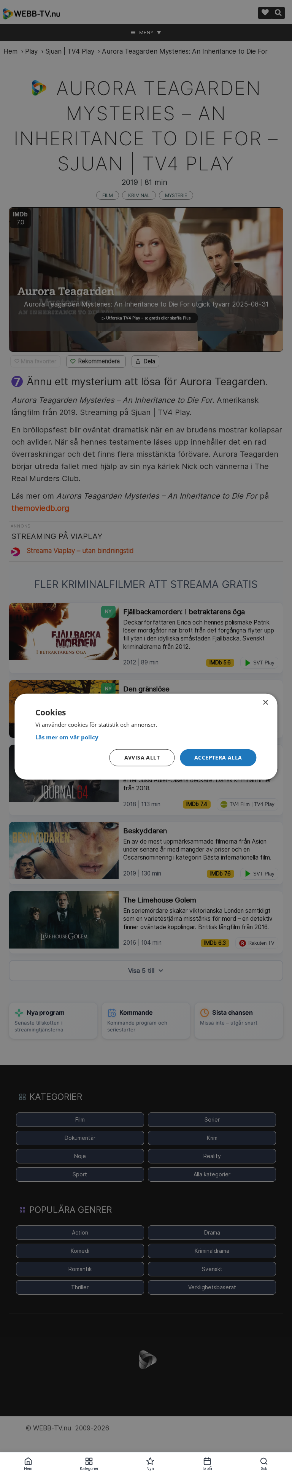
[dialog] (145, 736)
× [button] (265, 702)
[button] (218, 757)
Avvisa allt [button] (142, 757)
